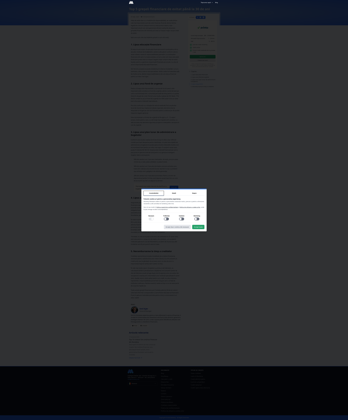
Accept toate (198, 227)
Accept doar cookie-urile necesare (177, 227)
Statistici (181, 216)
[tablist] (174, 193)
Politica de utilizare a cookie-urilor (190, 207)
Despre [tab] (194, 193)
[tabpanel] (174, 210)
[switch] (151, 219)
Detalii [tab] (174, 193)
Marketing (197, 216)
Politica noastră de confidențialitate (167, 207)
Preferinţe (166, 216)
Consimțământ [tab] (153, 193)
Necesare (151, 216)
